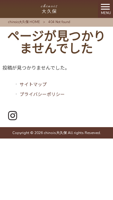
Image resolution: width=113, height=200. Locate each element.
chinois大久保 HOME (24, 22)
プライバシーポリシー (42, 94)
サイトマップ (33, 85)
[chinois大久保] (49, 8)
